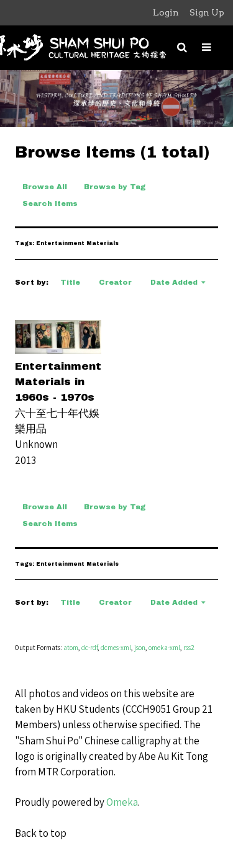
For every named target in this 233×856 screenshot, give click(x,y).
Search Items (50, 203)
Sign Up (207, 12)
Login (166, 12)
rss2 (188, 647)
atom (70, 647)
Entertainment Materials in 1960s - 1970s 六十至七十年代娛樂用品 (58, 397)
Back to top (40, 833)
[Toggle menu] (206, 47)
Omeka (122, 802)
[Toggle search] (182, 47)
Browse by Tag (115, 186)
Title (70, 282)
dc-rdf (89, 647)
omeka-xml (164, 647)
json (139, 647)
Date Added (174, 282)
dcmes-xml (116, 647)
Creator (115, 282)
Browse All (44, 186)
